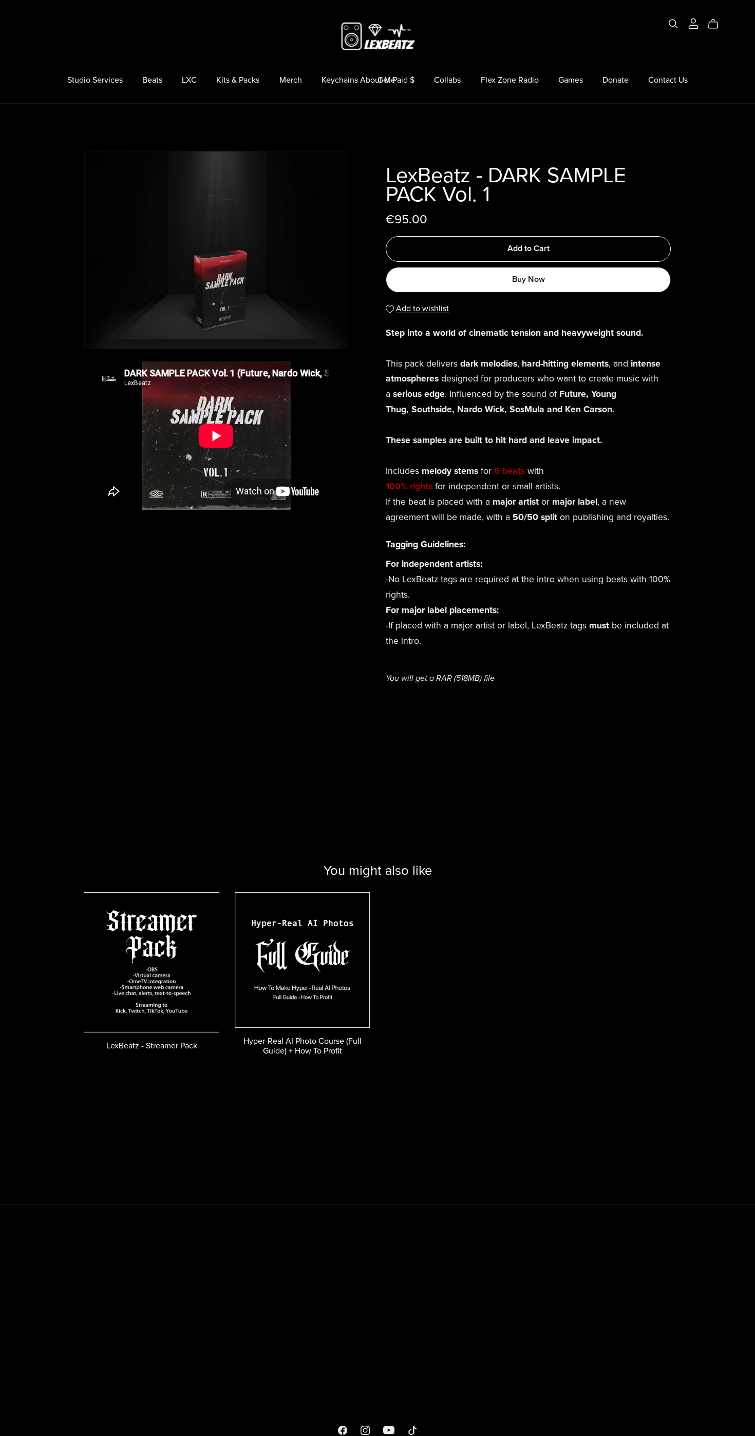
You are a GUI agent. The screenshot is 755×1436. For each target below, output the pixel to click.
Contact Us (668, 80)
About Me (377, 80)
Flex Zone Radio (510, 80)
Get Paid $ (396, 80)
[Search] (673, 24)
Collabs (447, 80)
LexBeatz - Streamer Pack (151, 1046)
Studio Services (95, 80)
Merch (290, 80)
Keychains (340, 80)
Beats (152, 80)
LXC (189, 80)
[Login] (693, 23)
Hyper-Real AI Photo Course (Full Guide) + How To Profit (302, 1046)
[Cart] (717, 24)
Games (570, 80)
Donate (615, 80)
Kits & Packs (237, 80)
